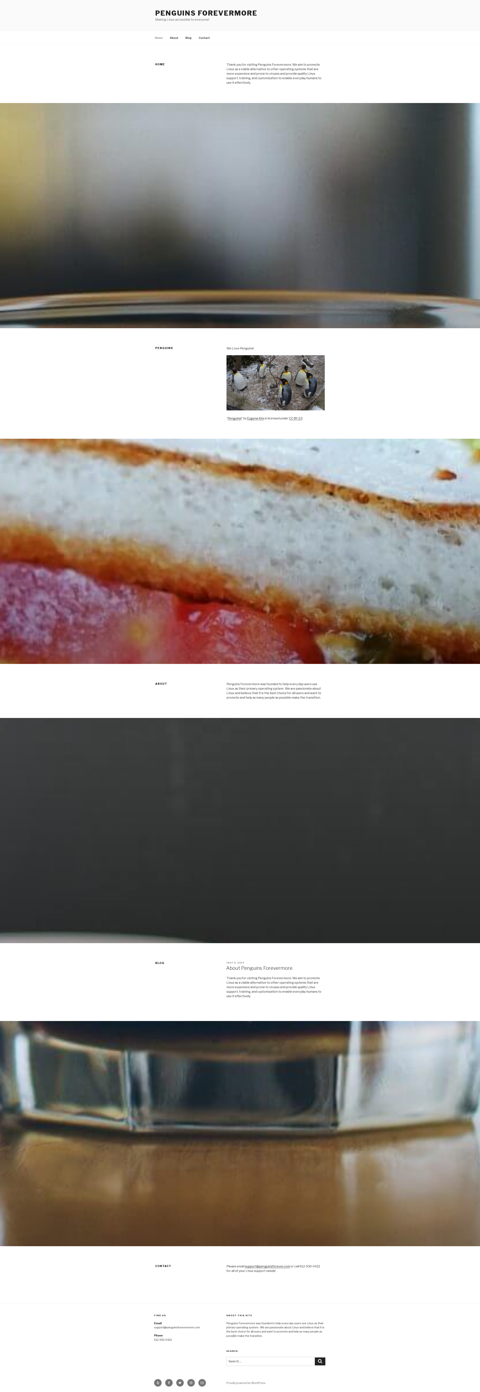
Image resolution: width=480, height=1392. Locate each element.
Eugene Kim (255, 418)
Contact (204, 37)
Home (159, 37)
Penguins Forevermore (206, 13)
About (174, 37)
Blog (188, 37)
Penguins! (235, 418)
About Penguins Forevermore (259, 968)
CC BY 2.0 (295, 418)
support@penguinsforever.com (267, 1266)
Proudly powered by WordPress (246, 1382)
